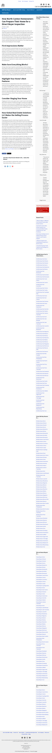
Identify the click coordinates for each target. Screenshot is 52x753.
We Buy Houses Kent (40, 471)
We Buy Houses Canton (41, 441)
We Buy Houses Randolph (41, 518)
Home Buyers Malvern (41, 704)
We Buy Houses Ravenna (41, 520)
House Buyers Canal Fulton (42, 575)
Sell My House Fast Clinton (42, 288)
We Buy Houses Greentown (42, 461)
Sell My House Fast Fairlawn (42, 301)
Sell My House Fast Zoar (41, 411)
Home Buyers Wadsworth (41, 724)
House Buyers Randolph (41, 651)
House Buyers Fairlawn (41, 592)
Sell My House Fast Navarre (42, 351)
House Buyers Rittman (41, 655)
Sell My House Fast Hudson (42, 311)
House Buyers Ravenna (41, 653)
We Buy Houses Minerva (41, 493)
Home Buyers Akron (40, 690)
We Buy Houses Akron (41, 421)
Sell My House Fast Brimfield (42, 275)
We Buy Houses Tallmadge (42, 538)
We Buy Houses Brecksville (42, 433)
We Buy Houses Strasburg (41, 530)
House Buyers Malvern (41, 618)
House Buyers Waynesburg (42, 677)
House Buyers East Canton (42, 589)
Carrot (36, 751)
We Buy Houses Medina (41, 491)
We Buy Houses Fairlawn (41, 457)
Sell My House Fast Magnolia (42, 331)
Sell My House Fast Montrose (42, 346)
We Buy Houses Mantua (41, 487)
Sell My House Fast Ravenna (42, 373)
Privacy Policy (24, 734)
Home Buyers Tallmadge (41, 720)
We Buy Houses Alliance (41, 423)
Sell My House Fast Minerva (42, 342)
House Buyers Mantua (41, 620)
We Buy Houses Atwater (41, 425)
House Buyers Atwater (41, 561)
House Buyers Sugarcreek (41, 669)
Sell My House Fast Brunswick (42, 277)
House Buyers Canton (41, 577)
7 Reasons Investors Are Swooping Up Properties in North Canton (42, 242)
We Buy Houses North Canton (42, 509)
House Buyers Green (40, 594)
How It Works (30, 10)
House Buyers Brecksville (41, 569)
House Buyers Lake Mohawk (42, 607)
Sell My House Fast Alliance (42, 261)
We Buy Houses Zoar (40, 547)
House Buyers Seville (40, 659)
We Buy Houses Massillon (41, 489)
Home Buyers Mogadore (41, 710)
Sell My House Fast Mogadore (42, 344)
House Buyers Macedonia (41, 614)
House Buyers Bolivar (40, 567)
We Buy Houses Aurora (41, 427)
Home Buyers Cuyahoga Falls (42, 696)
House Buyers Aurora (40, 563)
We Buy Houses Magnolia (41, 483)
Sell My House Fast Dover (41, 296)
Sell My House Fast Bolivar (42, 269)
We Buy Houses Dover (41, 453)
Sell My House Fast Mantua (42, 335)
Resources (47, 732)
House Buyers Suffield (41, 667)
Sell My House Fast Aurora (41, 265)
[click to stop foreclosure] (42, 209)
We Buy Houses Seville (41, 526)
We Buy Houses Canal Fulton (42, 439)
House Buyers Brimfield (41, 571)
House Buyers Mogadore (41, 628)
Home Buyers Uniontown (41, 722)
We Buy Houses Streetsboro (42, 532)
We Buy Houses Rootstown (42, 524)
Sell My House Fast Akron (41, 259)
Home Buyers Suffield (40, 718)
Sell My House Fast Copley (41, 290)
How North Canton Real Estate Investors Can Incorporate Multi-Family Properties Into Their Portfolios (41, 229)
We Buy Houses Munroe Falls (42, 499)
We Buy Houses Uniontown (42, 540)
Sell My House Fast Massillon (42, 337)
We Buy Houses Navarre (41, 501)
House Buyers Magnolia (41, 616)
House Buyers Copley (40, 583)
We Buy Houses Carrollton (42, 443)
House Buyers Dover (40, 587)
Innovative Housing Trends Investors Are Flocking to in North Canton (42, 247)
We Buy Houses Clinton (41, 445)
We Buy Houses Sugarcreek (42, 536)
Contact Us (31, 1)
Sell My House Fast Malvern (42, 333)
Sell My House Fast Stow (41, 383)
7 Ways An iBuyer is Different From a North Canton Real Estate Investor (42, 222)
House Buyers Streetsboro (42, 665)
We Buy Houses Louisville (41, 479)
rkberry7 (5, 28)
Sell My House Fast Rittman (42, 375)
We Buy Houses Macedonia (42, 481)
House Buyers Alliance (41, 559)
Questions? (39, 10)
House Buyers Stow (40, 661)
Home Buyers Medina (40, 708)
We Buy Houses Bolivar (41, 431)
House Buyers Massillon (41, 622)
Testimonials (5, 13)
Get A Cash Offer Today (19, 10)
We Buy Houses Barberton (42, 429)
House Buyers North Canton (42, 642)
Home (19, 1)
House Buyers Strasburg (41, 663)
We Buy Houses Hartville (41, 463)
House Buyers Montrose (41, 630)
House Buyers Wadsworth (41, 675)
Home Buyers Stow (40, 716)
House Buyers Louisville (41, 611)
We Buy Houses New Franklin (42, 503)
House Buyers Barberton (41, 565)
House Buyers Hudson (41, 600)
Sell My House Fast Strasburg (42, 385)
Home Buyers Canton (41, 694)
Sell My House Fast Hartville (42, 309)
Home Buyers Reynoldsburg (42, 714)
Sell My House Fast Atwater (42, 263)
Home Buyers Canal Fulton (42, 692)
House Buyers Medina (40, 624)
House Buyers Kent (40, 605)
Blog (29, 734)
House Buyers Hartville (41, 598)
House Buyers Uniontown (41, 673)
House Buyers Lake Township (42, 609)
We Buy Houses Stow (40, 528)
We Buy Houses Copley (41, 447)
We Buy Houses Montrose (41, 497)
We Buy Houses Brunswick (41, 437)
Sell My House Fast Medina (42, 340)
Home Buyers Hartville (41, 700)
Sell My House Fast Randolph (42, 371)
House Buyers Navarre (41, 634)
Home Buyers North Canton (42, 712)
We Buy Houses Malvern (41, 485)
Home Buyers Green (40, 698)
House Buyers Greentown (41, 596)
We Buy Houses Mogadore (41, 495)
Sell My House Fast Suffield (42, 391)
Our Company (25, 1)
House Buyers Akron (40, 557)
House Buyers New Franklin (42, 636)
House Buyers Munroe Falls (42, 632)
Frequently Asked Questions (31, 732)
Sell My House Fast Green (41, 303)
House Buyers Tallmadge (41, 671)
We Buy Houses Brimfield (41, 435)
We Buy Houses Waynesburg (42, 545)
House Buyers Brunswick (41, 573)
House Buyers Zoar (40, 680)
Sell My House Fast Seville (41, 381)
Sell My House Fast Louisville (42, 326)
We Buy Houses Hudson (41, 465)
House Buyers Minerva (41, 626)
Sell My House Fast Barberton (42, 267)
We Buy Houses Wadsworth (42, 542)
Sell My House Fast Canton (42, 282)
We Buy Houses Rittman (41, 522)
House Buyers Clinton (41, 581)
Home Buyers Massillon (41, 706)
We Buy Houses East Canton (42, 455)
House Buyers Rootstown (41, 657)
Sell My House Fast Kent (41, 316)
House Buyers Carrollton (41, 579)
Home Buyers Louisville (41, 702)
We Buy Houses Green (41, 459)
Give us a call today (9, 149)
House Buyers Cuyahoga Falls (42, 585)
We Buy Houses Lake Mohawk (42, 473)
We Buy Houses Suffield (41, 534)
